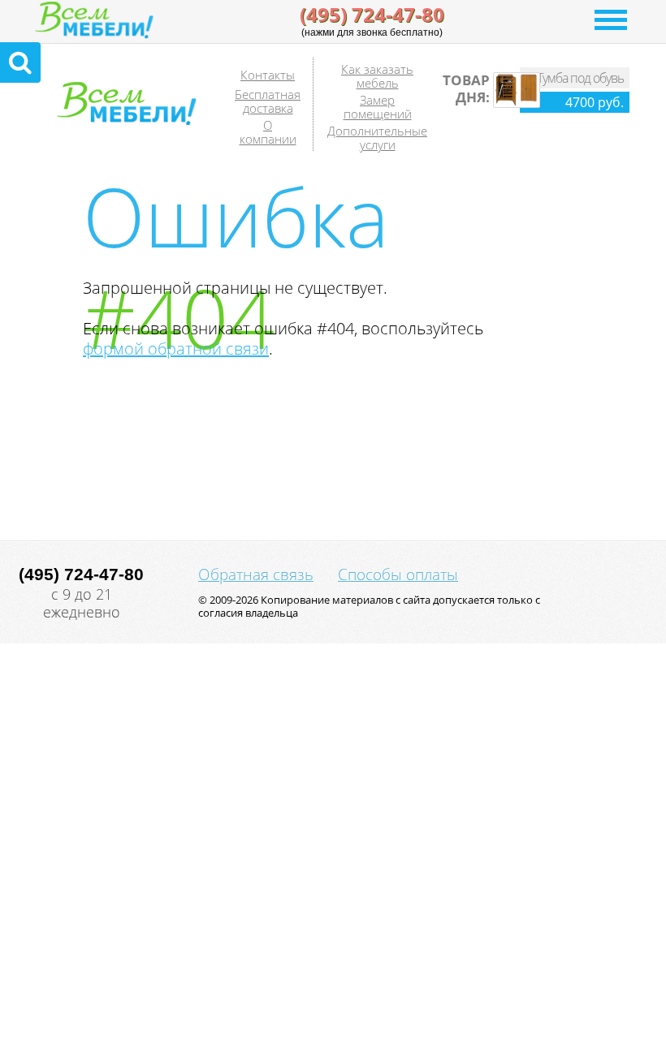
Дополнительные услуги (377, 138)
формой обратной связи (176, 348)
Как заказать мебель (377, 76)
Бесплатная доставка (268, 101)
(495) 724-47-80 (372, 14)
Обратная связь (256, 574)
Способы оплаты (398, 574)
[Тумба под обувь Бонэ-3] (516, 104)
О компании (268, 132)
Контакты (267, 75)
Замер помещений (378, 107)
